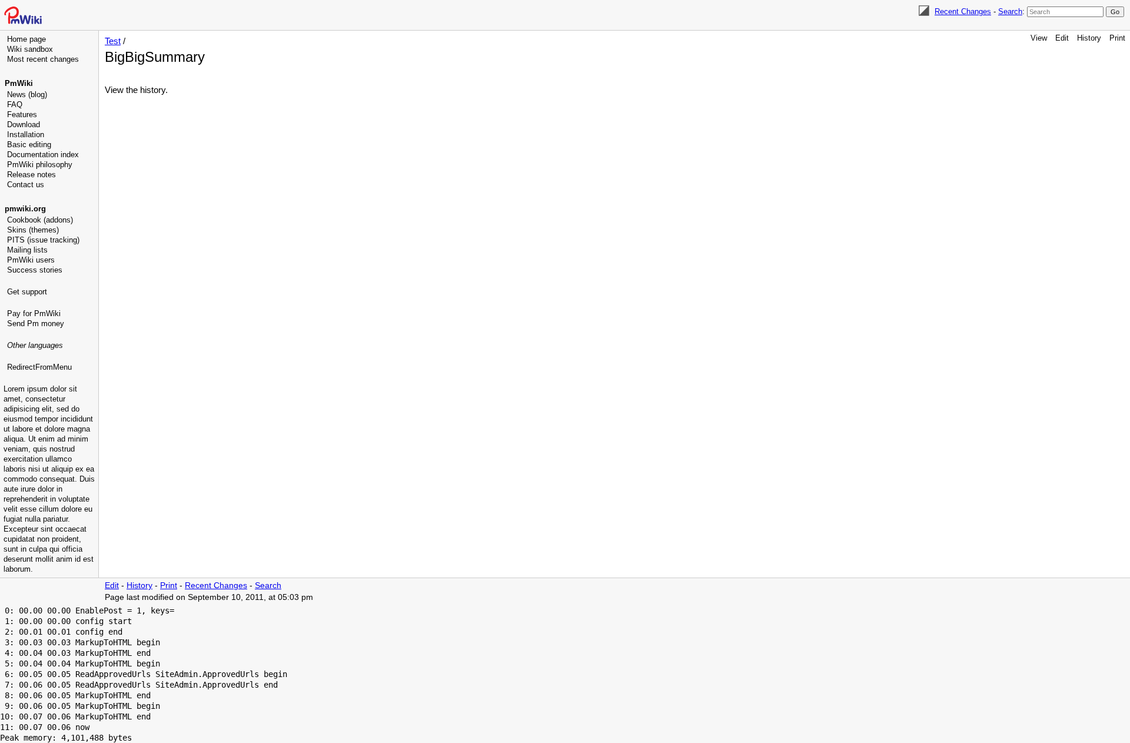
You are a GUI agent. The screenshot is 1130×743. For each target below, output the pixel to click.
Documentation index (43, 154)
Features (22, 114)
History (1089, 38)
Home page (26, 39)
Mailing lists (27, 250)
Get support (27, 291)
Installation (25, 134)
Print (1117, 38)
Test (113, 41)
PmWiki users (31, 260)
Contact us (25, 184)
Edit (1062, 38)
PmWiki (19, 83)
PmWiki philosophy (39, 164)
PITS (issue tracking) (43, 239)
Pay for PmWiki (34, 313)
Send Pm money (35, 323)
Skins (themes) (33, 229)
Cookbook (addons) (40, 219)
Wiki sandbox (30, 49)
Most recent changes (43, 59)
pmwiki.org (25, 208)
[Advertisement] (50, 432)
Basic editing (29, 144)
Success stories (34, 270)
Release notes (31, 174)
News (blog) (27, 94)
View (1039, 38)
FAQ (14, 104)
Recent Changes (963, 11)
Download (23, 124)
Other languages (35, 345)
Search (1010, 11)
